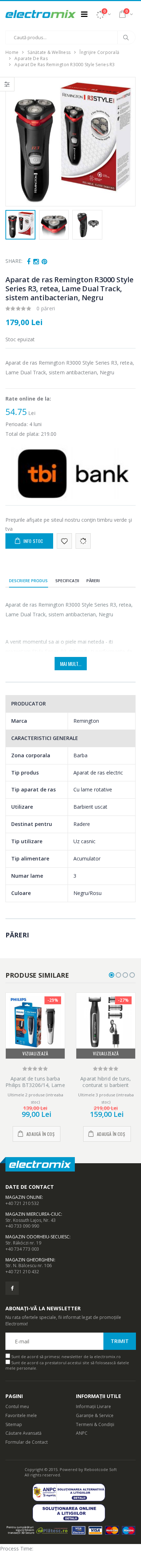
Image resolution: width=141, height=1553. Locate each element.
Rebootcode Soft (100, 1469)
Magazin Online (23, 1197)
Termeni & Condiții (95, 1424)
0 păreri (46, 308)
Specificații (67, 580)
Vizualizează (35, 1053)
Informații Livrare (93, 1406)
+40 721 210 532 (22, 1203)
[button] (103, 14)
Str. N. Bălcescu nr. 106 (28, 1265)
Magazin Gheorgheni (29, 1260)
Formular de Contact (26, 1442)
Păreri (93, 580)
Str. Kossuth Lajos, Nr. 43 (30, 1220)
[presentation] (15, 141)
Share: (13, 261)
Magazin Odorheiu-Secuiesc (37, 1237)
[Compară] (83, 541)
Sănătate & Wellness (48, 52)
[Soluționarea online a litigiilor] (71, 1513)
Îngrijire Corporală (99, 52)
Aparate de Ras (31, 58)
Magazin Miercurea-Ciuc (33, 1214)
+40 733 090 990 (22, 1226)
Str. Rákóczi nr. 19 (23, 1243)
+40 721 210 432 (22, 1272)
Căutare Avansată (23, 1433)
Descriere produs (28, 580)
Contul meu (17, 1406)
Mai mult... (70, 663)
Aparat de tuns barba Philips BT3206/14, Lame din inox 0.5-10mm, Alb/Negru (35, 1088)
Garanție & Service (95, 1415)
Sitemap (13, 1424)
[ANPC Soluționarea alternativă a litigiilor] (71, 1492)
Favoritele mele (21, 1415)
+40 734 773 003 (22, 1249)
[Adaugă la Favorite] (64, 541)
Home (11, 52)
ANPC (81, 1433)
